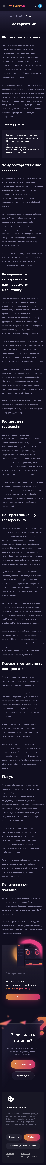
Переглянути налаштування (23, 1146)
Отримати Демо (23, 997)
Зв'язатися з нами (23, 1064)
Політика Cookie (10, 1155)
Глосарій (19, 16)
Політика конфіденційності (29, 1155)
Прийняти (32, 1137)
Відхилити (14, 1137)
